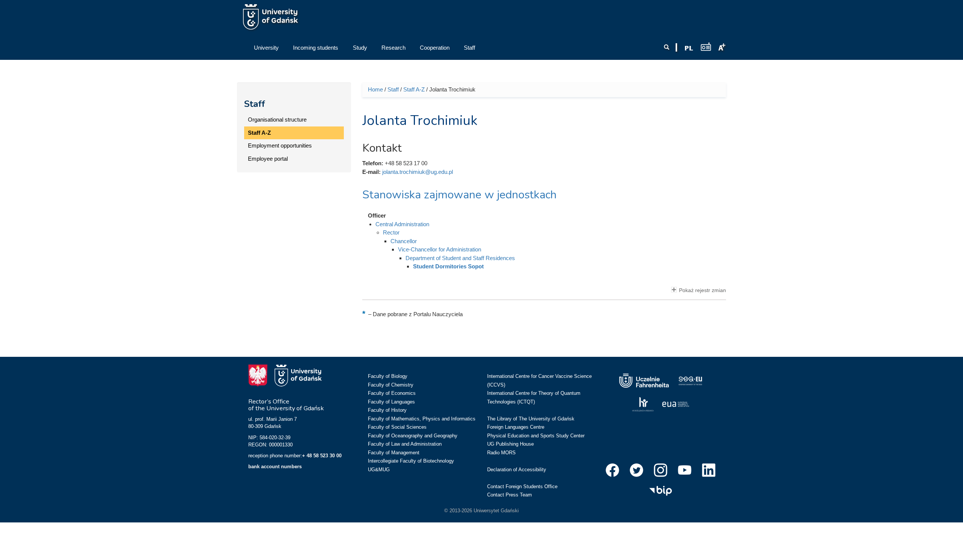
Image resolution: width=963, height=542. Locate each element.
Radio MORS (501, 452)
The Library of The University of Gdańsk (530, 419)
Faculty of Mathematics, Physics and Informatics (421, 419)
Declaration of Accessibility (516, 469)
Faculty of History (387, 410)
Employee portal (268, 158)
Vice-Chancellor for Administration (439, 249)
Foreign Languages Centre (515, 427)
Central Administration (402, 224)
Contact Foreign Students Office (522, 486)
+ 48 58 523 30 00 (322, 455)
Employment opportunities (280, 145)
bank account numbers (275, 466)
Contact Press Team (509, 495)
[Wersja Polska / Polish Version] (689, 48)
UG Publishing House (510, 444)
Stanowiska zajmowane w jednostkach (459, 194)
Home (375, 89)
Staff (254, 104)
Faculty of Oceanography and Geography (412, 435)
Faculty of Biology (387, 376)
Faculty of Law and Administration (405, 444)
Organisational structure (277, 119)
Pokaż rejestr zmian (702, 290)
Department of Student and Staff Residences (460, 258)
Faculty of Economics (392, 393)
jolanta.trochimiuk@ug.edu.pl (417, 172)
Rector (391, 232)
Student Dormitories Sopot (448, 266)
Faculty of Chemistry (390, 385)
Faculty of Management (393, 452)
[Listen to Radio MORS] (706, 46)
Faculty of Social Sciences (397, 427)
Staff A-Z (259, 132)
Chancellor (403, 241)
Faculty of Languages (391, 402)
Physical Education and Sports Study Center (536, 435)
